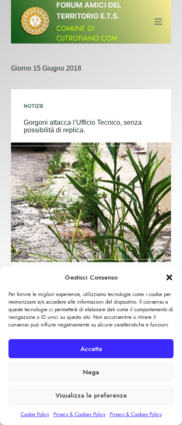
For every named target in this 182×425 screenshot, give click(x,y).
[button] (169, 277)
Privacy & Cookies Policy (79, 414)
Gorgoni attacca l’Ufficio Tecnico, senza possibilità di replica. (83, 126)
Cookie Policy (35, 414)
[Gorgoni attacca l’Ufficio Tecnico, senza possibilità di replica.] (91, 203)
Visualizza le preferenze (91, 395)
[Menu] (158, 21)
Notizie (34, 106)
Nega (91, 372)
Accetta (91, 349)
